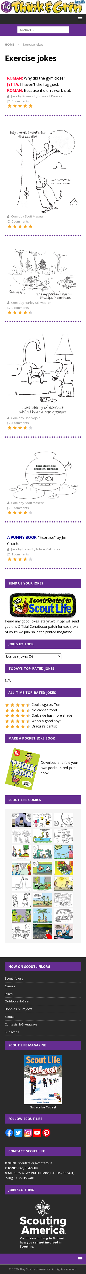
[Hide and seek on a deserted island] (42, 915)
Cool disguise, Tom (46, 704)
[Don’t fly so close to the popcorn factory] (21, 868)
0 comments (20, 101)
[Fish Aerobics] (43, 497)
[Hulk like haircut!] (21, 915)
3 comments (20, 423)
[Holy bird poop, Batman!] (21, 820)
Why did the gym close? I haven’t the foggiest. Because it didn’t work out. (39, 84)
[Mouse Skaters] (21, 931)
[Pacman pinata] (42, 820)
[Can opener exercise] (43, 412)
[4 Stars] (25, 106)
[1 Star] (9, 106)
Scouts (10, 1016)
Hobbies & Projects (18, 1009)
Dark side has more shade (52, 715)
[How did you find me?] (42, 883)
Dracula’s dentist (44, 726)
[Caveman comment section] (63, 915)
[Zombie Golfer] (63, 852)
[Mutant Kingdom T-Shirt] (21, 900)
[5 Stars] (30, 106)
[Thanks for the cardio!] (43, 210)
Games (10, 986)
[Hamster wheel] (63, 820)
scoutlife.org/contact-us (28, 1163)
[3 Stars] (20, 106)
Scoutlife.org (14, 978)
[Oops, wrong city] (42, 852)
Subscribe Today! (43, 1107)
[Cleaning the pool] (42, 836)
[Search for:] (43, 29)
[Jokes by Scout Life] (43, 10)
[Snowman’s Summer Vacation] (63, 836)
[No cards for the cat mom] (63, 931)
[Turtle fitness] (43, 296)
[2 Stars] (14, 106)
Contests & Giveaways (21, 1024)
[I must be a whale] (42, 868)
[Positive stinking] (63, 900)
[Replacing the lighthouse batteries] (21, 883)
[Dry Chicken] (63, 883)
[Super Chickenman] (42, 931)
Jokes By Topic (21, 644)
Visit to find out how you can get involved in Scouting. (42, 1242)
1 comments (20, 554)
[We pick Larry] (21, 852)
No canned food (44, 710)
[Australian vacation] (21, 836)
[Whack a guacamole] (63, 868)
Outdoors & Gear (17, 1001)
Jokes (9, 994)
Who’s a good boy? (46, 721)
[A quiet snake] (42, 900)
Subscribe (12, 1032)
